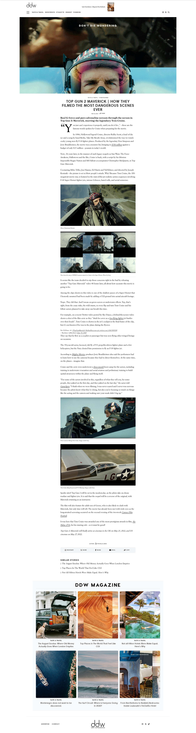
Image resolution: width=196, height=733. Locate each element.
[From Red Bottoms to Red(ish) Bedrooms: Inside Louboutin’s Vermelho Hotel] (140, 674)
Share (103, 113)
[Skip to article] (98, 55)
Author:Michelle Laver (98, 543)
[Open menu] (28, 12)
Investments (50, 12)
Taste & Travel (38, 12)
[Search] (168, 12)
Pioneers (77, 12)
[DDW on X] (166, 12)
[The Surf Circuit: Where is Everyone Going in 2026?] (98, 674)
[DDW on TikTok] (149, 724)
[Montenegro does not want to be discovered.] (56, 674)
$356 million (116, 144)
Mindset (69, 12)
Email (113, 550)
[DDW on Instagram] (163, 12)
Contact (56, 724)
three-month (98, 367)
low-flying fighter (116, 318)
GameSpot (64, 386)
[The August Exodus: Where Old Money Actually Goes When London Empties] (56, 615)
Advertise (45, 724)
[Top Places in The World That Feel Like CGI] (98, 615)
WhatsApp (70, 550)
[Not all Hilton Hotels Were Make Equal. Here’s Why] (140, 615)
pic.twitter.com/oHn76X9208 (107, 330)
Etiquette (60, 12)
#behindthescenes (91, 330)
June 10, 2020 (81, 333)
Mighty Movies (78, 354)
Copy (128, 550)
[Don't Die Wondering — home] (46, 4)
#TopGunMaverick (78, 330)
